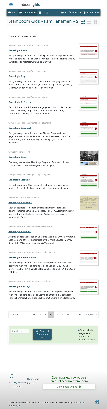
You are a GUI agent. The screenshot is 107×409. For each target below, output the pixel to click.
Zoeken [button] (75, 12)
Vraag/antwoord (19, 382)
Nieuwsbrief (33, 378)
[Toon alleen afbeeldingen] (95, 22)
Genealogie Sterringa (19, 286)
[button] (41, 12)
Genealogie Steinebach (20, 202)
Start (14, 12)
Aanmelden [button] (92, 12)
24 (39, 314)
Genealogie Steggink (19, 179)
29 (68, 314)
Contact (31, 383)
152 (79, 314)
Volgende (90, 314)
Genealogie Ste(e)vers (19, 102)
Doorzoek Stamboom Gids (43, 334)
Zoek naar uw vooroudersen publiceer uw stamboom (69, 379)
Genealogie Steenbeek (20, 128)
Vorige (15, 314)
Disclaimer (16, 386)
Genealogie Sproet (18, 50)
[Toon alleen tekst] (89, 22)
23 (34, 314)
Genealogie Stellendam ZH (22, 257)
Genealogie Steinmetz (19, 231)
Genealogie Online (67, 386)
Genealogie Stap (16, 76)
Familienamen (58, 21)
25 (45, 314)
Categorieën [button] (29, 12)
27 (56, 314)
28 (62, 314)
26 (51, 314)
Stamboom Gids (24, 21)
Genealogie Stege (17, 157)
